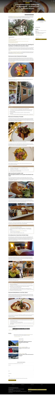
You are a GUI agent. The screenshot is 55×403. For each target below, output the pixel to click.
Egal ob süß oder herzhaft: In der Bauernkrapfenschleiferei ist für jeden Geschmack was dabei (18, 41)
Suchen (41, 39)
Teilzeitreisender (27, 1)
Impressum (13, 384)
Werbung (23, 340)
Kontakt (42, 384)
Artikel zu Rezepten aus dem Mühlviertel (17, 53)
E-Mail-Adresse (10, 373)
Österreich (20, 340)
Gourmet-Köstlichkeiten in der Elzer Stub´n (13, 42)
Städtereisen (23, 353)
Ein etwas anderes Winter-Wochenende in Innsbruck (26, 355)
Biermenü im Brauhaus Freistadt (12, 40)
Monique (36, 29)
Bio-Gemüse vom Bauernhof (17, 16)
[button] (13, 328)
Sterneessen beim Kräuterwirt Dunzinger (13, 39)
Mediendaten (32, 384)
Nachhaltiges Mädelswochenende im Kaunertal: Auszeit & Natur (25, 342)
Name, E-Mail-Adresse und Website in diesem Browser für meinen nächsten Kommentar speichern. (18, 378)
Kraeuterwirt (12, 108)
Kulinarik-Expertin (28, 334)
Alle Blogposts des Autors (17, 336)
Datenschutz (22, 384)
